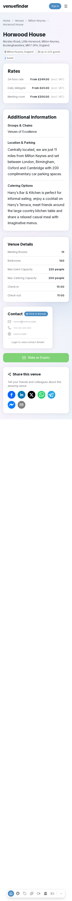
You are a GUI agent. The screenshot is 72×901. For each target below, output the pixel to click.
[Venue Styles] (18, 893)
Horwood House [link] (13, 24)
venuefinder (15, 6)
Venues (19, 20)
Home (6, 20)
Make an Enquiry (39, 358)
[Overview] (11, 893)
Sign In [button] (55, 6)
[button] (28, 327)
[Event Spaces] (45, 893)
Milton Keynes (37, 20)
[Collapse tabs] (61, 893)
